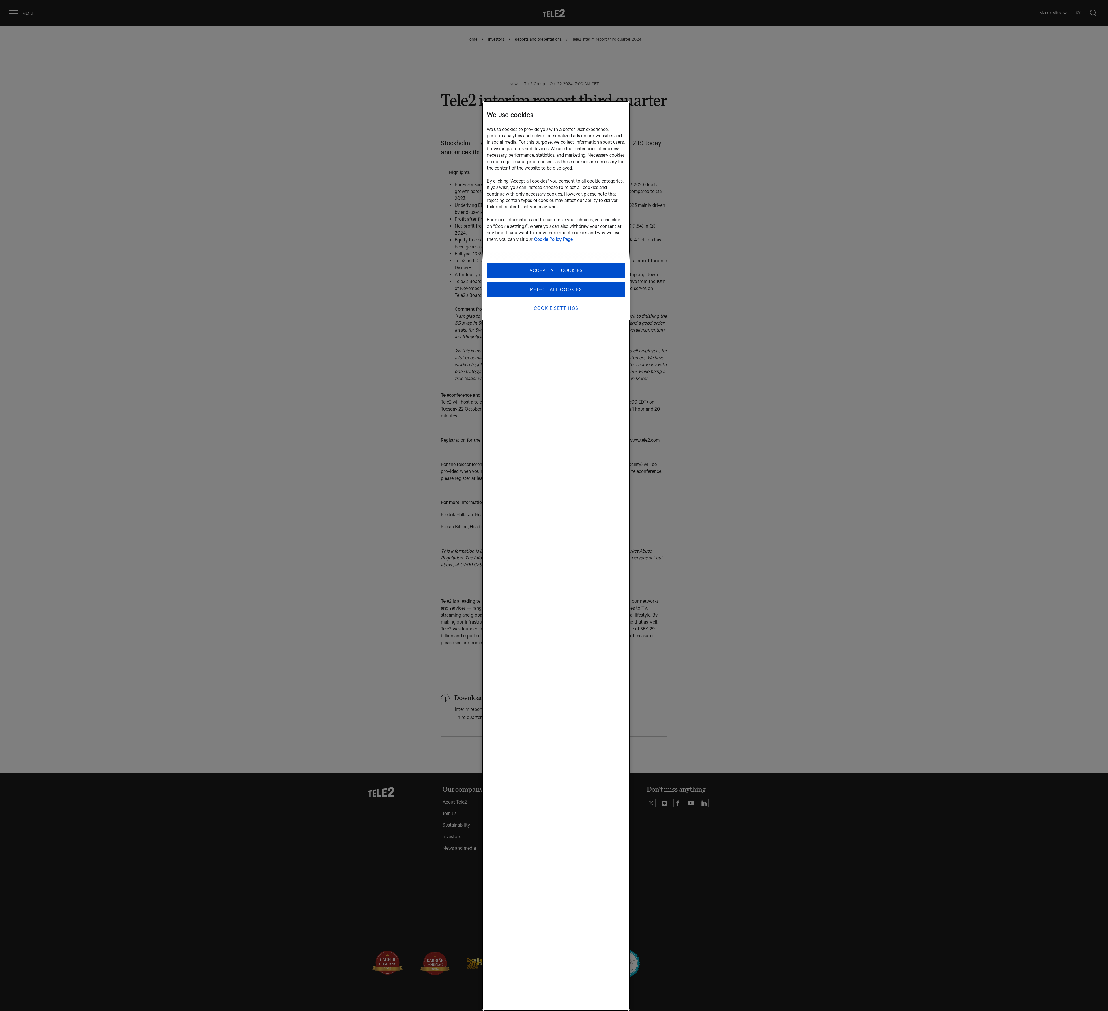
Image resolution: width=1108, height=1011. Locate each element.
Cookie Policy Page (553, 239)
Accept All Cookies (556, 270)
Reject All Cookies (556, 289)
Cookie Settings (556, 308)
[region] (556, 556)
